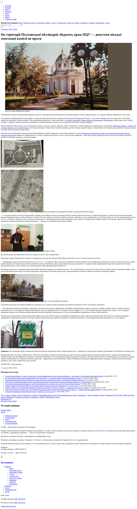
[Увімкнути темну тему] (2, 2)
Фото (7, 13)
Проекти (8, 11)
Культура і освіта (73, 23)
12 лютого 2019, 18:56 (9, 29)
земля (19, 395)
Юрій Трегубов (128, 395)
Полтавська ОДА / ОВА (113, 395)
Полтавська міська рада (47, 395)
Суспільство (61, 23)
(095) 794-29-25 (19, 499)
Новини (8, 8)
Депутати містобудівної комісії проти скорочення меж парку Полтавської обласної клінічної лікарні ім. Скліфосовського (49, 382)
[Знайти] (22, 25)
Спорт (53, 23)
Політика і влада (29, 23)
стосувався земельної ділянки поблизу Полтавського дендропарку (89, 120)
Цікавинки (100, 23)
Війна (7, 17)
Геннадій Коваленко (64, 395)
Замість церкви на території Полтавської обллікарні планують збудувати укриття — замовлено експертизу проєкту (47, 388)
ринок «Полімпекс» (80, 395)
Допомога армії (10, 19)
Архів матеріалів (11, 423)
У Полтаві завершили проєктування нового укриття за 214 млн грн (29, 392)
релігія (101, 395)
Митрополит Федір (53, 397)
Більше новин (6, 410)
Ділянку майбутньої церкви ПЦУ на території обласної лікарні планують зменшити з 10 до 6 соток (41, 386)
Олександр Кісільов (22, 397)
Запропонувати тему (8, 506)
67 (10, 399)
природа (35, 395)
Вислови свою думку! (9, 401)
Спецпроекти (10, 418)
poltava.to (101, 431)
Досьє (7, 15)
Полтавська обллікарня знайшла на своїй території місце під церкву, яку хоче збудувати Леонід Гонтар (42, 384)
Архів (107, 23)
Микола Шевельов (7, 397)
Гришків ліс (35, 397)
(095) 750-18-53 (19, 503)
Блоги (7, 10)
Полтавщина (7, 462)
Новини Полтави (11, 416)
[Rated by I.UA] (5, 458)
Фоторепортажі (10, 421)
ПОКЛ (42, 397)
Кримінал (84, 23)
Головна (8, 6)
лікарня (13, 395)
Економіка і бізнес (43, 23)
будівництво (26, 395)
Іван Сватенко (93, 395)
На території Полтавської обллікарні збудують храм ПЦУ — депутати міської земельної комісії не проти (43, 378)
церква (7, 395)
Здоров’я (92, 23)
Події (20, 23)
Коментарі (4, 399)
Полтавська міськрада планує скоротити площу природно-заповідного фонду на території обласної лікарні (44, 380)
